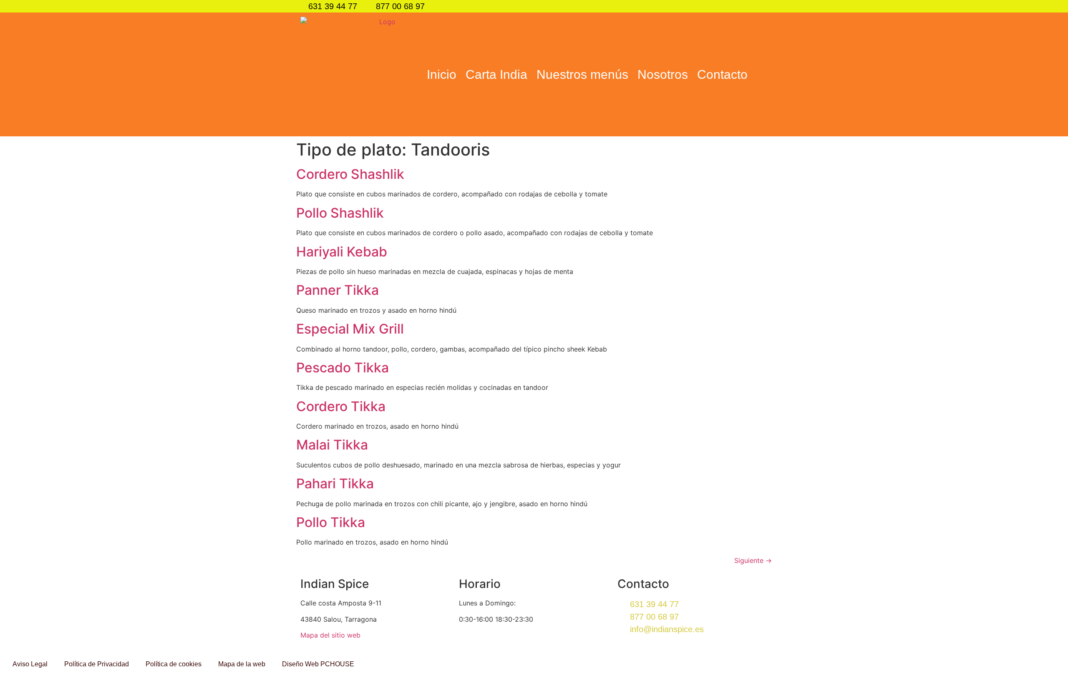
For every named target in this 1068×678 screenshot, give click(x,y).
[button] (760, 74)
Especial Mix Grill (350, 329)
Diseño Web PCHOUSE (318, 664)
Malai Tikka (332, 445)
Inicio (441, 74)
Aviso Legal (30, 664)
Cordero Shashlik (350, 174)
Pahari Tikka (335, 483)
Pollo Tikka (330, 522)
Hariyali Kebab (341, 252)
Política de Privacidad (96, 664)
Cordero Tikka (340, 406)
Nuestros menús (582, 74)
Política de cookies (174, 664)
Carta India (496, 74)
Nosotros (662, 74)
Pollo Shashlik (340, 213)
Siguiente (753, 560)
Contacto (722, 74)
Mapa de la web (241, 664)
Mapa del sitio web (330, 635)
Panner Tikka (337, 290)
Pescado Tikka (342, 367)
